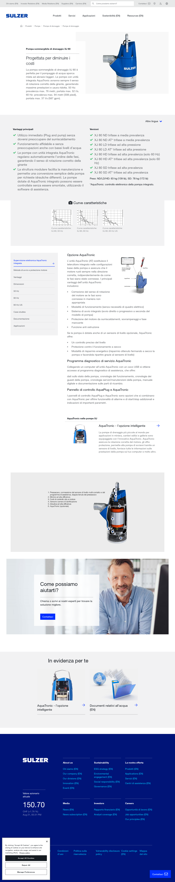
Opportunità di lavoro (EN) (138, 809)
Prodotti (57, 15)
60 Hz (16, 298)
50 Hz (16, 291)
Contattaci (47, 616)
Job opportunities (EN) (136, 814)
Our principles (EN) (135, 819)
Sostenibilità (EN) (111, 15)
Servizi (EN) (131, 778)
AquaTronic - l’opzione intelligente (122, 425)
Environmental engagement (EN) (103, 775)
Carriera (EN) (81, 3)
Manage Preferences (26, 872)
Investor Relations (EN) (30, 3)
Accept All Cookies (26, 858)
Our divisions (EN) (72, 778)
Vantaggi (18, 277)
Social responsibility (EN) (107, 781)
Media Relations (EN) (50, 3)
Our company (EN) (72, 773)
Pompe (37, 26)
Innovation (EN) (71, 783)
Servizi (71, 15)
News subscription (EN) (75, 814)
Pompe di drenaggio (51, 26)
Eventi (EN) (68, 787)
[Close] (47, 841)
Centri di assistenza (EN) (138, 783)
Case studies (20, 312)
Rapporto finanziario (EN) (107, 809)
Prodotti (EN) (131, 768)
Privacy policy (24, 853)
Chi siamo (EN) (12, 3)
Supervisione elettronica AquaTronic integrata (30, 261)
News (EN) (68, 809)
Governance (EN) (103, 786)
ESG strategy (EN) (103, 768)
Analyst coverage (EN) (105, 814)
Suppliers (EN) (67, 3)
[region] (26, 859)
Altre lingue (152, 121)
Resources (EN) (135, 15)
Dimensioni (19, 284)
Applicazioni (89, 15)
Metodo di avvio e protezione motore (30, 270)
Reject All (26, 865)
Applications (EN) (134, 773)
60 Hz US (18, 305)
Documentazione (21, 318)
